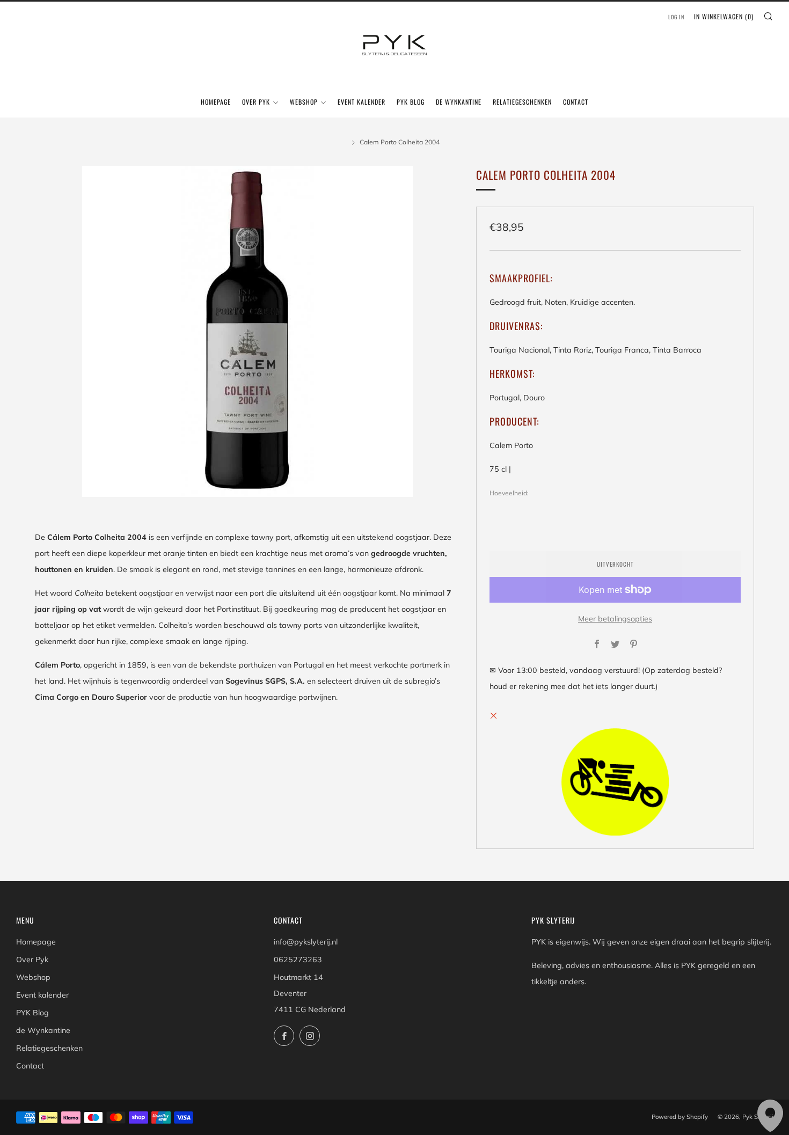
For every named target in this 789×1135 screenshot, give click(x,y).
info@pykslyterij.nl (306, 942)
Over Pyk (256, 101)
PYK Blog (411, 101)
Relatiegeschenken (522, 101)
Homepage (216, 101)
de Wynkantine (458, 101)
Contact (575, 101)
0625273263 (298, 959)
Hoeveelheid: (509, 493)
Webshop (304, 101)
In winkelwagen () (724, 16)
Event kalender (361, 101)
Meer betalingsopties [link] (615, 619)
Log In (676, 17)
